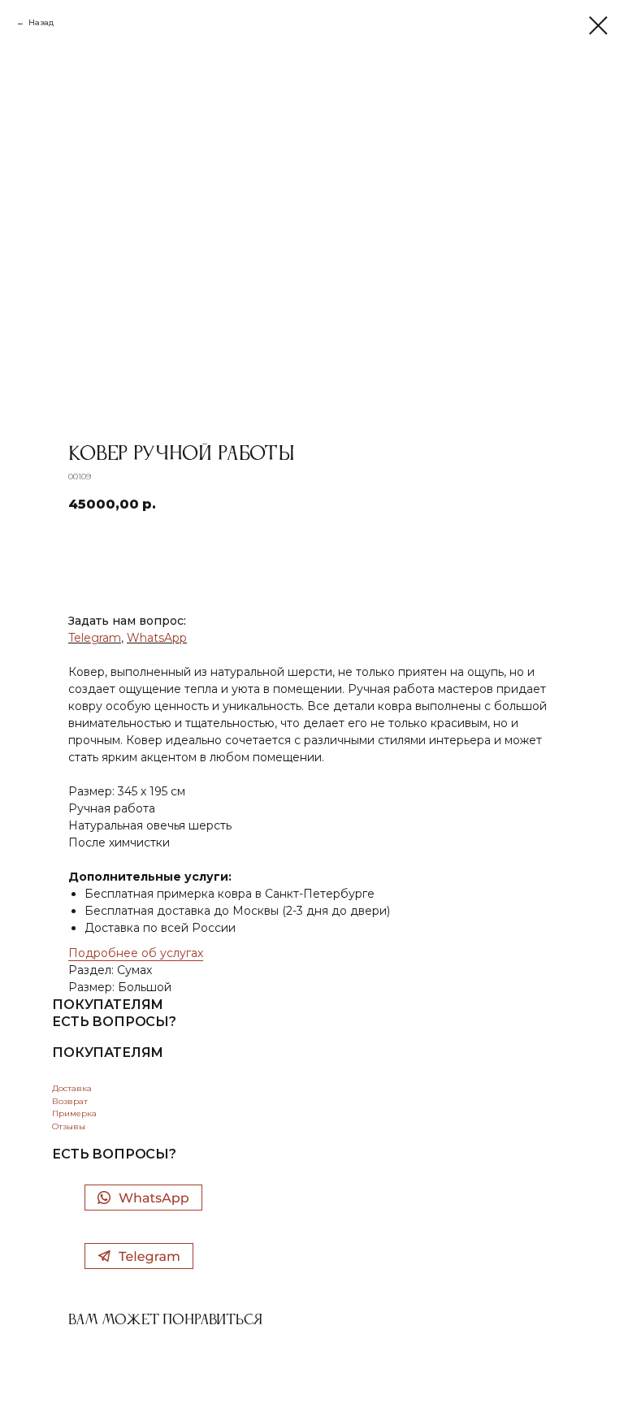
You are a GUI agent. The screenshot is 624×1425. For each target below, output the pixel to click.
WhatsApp (157, 637)
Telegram (94, 637)
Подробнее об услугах (135, 953)
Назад (41, 22)
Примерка (74, 1113)
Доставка (72, 1088)
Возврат (70, 1101)
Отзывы (68, 1126)
